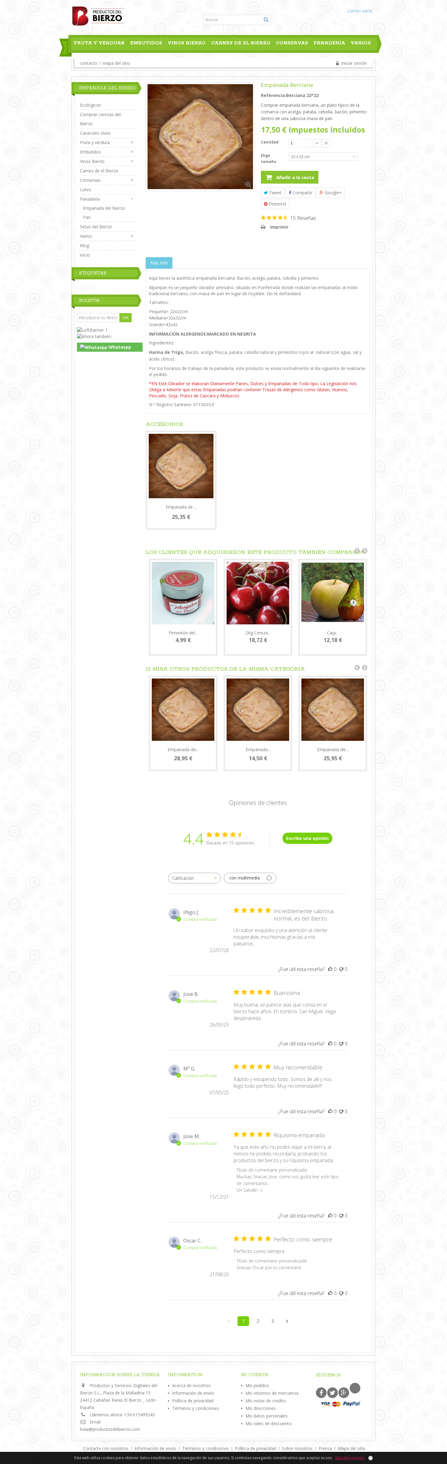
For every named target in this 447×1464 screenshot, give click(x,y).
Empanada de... (183, 749)
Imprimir (279, 227)
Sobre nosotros (298, 1448)
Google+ (333, 192)
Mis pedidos (257, 1385)
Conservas (292, 43)
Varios (361, 43)
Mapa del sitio (352, 1448)
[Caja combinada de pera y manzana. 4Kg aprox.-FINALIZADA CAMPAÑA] (333, 593)
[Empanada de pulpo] (181, 466)
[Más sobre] (80, 287)
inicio (85, 255)
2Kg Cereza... (258, 633)
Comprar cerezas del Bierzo (100, 119)
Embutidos (146, 43)
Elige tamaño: (269, 158)
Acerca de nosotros (191, 1385)
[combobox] (194, 878)
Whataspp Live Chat (105, 348)
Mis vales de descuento (268, 1423)
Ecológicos (90, 105)
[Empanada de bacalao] (333, 710)
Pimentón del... (183, 633)
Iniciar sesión (353, 63)
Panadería (329, 43)
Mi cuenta (255, 1375)
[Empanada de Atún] (183, 710)
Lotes (85, 189)
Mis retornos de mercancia (271, 1393)
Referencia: (273, 95)
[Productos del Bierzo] (107, 15)
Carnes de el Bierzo (240, 43)
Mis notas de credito (265, 1401)
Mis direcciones (260, 1408)
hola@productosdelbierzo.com (110, 1429)
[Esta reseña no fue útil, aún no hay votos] (341, 969)
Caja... (332, 633)
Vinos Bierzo (187, 43)
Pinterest (277, 204)
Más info (159, 263)
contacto (88, 63)
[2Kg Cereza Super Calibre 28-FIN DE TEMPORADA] (258, 593)
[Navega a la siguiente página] (287, 1321)
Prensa (325, 1448)
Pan (87, 217)
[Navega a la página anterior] (228, 1321)
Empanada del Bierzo (104, 208)
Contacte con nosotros (106, 1448)
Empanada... (258, 749)
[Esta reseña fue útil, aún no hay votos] (330, 969)
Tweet (275, 192)
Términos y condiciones (195, 1408)
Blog (79, 57)
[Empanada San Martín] (258, 710)
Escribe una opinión (307, 838)
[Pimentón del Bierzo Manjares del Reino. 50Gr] (183, 593)
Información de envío (193, 1393)
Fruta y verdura (99, 43)
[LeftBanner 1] (92, 330)
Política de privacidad (192, 1401)
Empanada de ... (181, 507)
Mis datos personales (266, 1416)
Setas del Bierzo (96, 227)
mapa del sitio (116, 63)
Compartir (301, 192)
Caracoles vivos (95, 133)
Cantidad (270, 142)
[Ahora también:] (94, 336)
